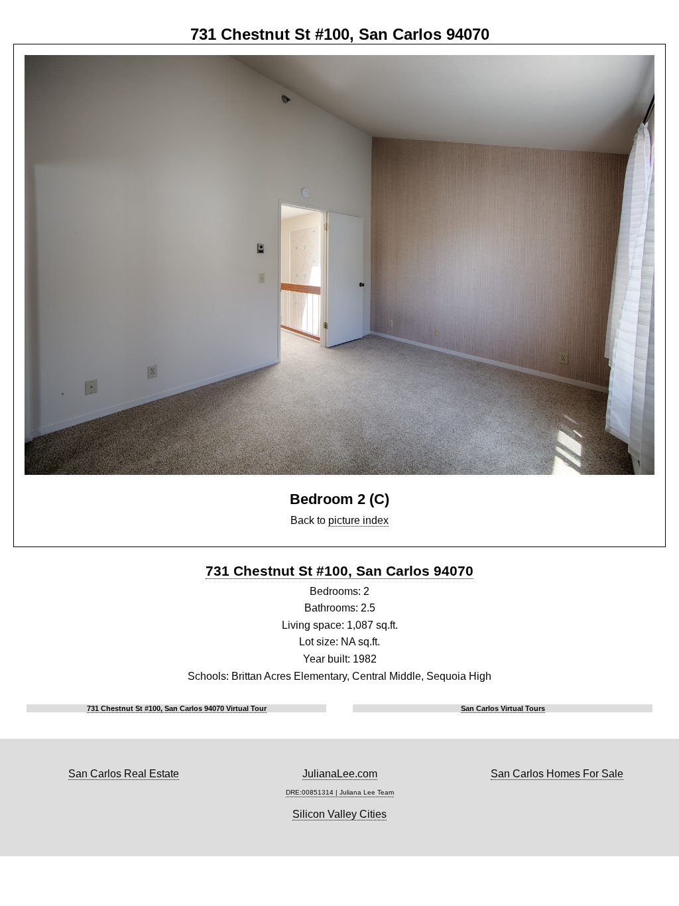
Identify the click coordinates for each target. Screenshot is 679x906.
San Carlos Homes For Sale (557, 773)
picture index (358, 520)
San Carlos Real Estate (123, 773)
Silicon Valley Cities (339, 814)
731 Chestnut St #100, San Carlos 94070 (339, 570)
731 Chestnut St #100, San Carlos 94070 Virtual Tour (177, 708)
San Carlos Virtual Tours (503, 708)
